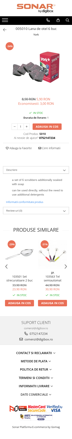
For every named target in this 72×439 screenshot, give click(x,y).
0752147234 (38, 334)
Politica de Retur (34, 369)
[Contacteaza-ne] (48, 20)
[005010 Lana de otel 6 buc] (36, 67)
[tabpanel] (36, 67)
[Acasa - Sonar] (36, 8)
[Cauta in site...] (67, 20)
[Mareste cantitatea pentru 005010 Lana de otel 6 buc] (27, 126)
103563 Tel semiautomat (52, 278)
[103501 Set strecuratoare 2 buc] (19, 254)
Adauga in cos (47, 126)
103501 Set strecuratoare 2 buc (19, 278)
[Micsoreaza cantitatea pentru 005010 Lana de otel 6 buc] (15, 126)
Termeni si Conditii (34, 378)
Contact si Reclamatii (34, 353)
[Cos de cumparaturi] (58, 20)
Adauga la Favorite (20, 148)
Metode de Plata (34, 361)
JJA (52, 272)
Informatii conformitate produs (24, 202)
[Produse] (5, 21)
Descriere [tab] (11, 170)
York (36, 34)
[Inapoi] (3, 30)
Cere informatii (50, 148)
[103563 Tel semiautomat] (52, 254)
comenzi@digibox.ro (38, 339)
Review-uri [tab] (14, 210)
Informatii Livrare (34, 386)
